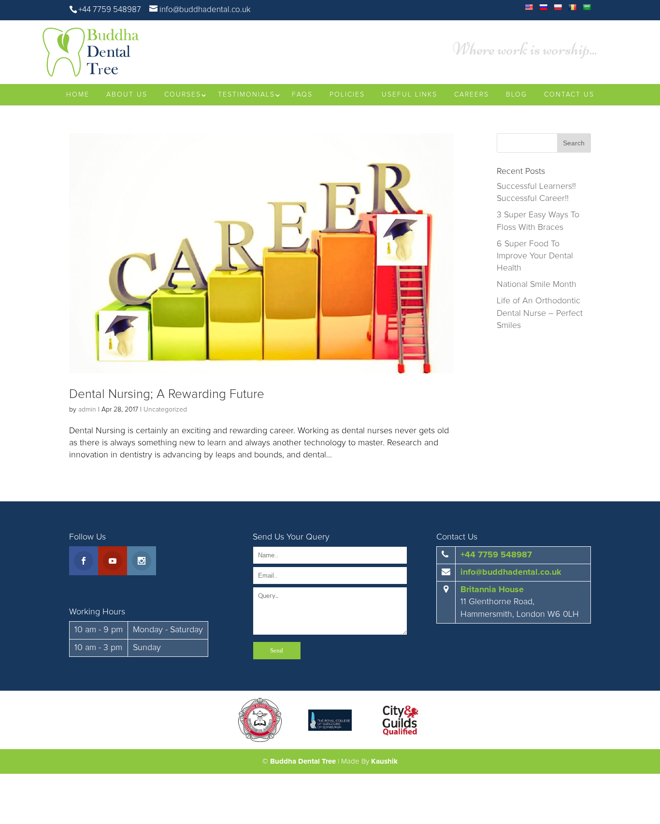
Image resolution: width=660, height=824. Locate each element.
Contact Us (569, 94)
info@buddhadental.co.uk (510, 572)
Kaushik (384, 761)
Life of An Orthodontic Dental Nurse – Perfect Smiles (540, 313)
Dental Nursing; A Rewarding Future (166, 394)
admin (87, 409)
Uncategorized (165, 409)
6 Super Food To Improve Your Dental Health (535, 256)
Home (77, 94)
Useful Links (409, 94)
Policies (347, 94)
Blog (516, 94)
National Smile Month (536, 284)
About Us (126, 94)
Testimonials (246, 94)
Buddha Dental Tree (303, 761)
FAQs (302, 94)
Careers (471, 94)
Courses (182, 94)
